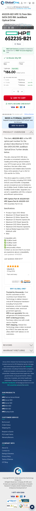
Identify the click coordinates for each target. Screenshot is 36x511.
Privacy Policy (6, 456)
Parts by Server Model (10, 397)
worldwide (20, 8)
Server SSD (7, 403)
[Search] (18, 2)
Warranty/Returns (8, 437)
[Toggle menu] (33, 3)
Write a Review (29, 114)
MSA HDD (6, 406)
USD (25, 3)
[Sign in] (21, 2)
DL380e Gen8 (11, 240)
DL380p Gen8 (11, 243)
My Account (6, 422)
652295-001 (24, 201)
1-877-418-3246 (18, 493)
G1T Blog (5, 462)
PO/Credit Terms (7, 434)
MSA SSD (6, 409)
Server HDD (7, 400)
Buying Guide (8, 412)
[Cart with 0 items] (29, 2)
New (5, 64)
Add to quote (18, 126)
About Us (5, 448)
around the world (22, 385)
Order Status (6, 425)
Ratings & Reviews (8, 453)
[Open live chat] (32, 507)
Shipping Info (6, 428)
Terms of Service (7, 459)
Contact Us (6, 451)
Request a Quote (7, 432)
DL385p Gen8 (11, 245)
